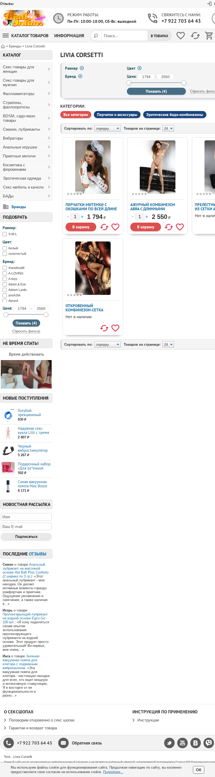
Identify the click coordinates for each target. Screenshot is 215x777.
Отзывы (7, 3)
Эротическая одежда (22, 178)
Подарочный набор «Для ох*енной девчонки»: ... (34, 468)
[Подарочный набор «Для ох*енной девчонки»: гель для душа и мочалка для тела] (8, 468)
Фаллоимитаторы (18, 93)
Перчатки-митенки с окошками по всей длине (91, 206)
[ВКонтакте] (195, 743)
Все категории (75, 114)
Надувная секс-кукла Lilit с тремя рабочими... (33, 432)
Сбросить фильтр (26, 331)
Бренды (19, 206)
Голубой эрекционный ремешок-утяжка (32, 414)
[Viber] (208, 743)
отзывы (37, 554)
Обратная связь (87, 743)
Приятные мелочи (19, 156)
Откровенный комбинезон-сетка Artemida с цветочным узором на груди (88, 312)
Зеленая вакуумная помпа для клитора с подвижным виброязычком (21, 662)
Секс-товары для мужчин (18, 82)
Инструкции (148, 720)
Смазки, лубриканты (21, 129)
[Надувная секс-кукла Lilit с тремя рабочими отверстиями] (8, 433)
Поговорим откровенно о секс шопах (42, 720)
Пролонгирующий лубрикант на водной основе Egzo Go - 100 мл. (25, 618)
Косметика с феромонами (14, 167)
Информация (69, 35)
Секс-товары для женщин (18, 69)
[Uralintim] (24, 18)
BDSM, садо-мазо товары (19, 118)
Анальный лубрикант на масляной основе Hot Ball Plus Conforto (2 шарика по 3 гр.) (26, 570)
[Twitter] (169, 743)
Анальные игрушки (20, 147)
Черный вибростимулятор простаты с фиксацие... (33, 452)
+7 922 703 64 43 (181, 21)
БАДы (8, 196)
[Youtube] (182, 743)
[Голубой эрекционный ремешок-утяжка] (8, 415)
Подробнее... (113, 772)
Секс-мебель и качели (23, 187)
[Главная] (3, 46)
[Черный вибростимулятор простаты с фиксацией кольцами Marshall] (8, 451)
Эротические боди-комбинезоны (174, 114)
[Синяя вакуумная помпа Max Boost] (8, 486)
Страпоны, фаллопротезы (16, 104)
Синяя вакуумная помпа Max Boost (32, 483)
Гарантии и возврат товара (33, 728)
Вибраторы (13, 138)
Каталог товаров (30, 35)
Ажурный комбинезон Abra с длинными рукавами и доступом (152, 209)
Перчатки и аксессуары (117, 114)
